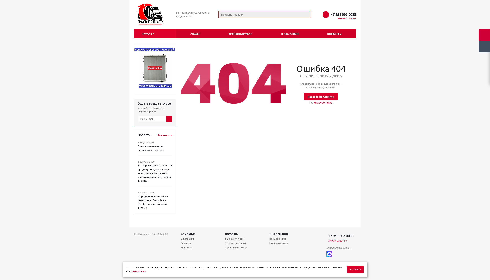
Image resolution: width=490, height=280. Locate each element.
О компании (290, 34)
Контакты (334, 34)
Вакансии (186, 243)
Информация (279, 234)
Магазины (186, 247)
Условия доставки (236, 243)
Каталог (148, 34)
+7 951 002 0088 (343, 14)
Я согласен (355, 269)
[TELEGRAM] (337, 254)
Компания (188, 234)
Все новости (165, 135)
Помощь (231, 234)
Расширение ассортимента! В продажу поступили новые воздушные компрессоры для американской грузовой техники (155, 173)
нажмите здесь (139, 271)
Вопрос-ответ (278, 238)
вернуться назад (323, 103)
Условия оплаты (234, 238)
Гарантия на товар (236, 247)
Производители (240, 34)
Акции (195, 34)
